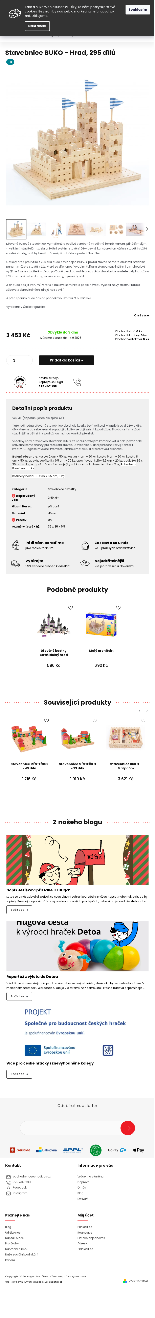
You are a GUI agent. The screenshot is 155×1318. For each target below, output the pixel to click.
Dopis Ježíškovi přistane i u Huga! (38, 890)
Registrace (85, 1233)
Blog (80, 1193)
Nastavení (37, 26)
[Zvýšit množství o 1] (26, 361)
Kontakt (83, 1199)
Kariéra (10, 1260)
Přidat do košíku (65, 360)
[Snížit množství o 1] (12, 361)
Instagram (20, 1193)
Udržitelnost (13, 1233)
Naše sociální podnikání (21, 1254)
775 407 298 (48, 386)
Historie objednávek (91, 1238)
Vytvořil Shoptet (138, 1280)
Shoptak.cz (55, 1281)
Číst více (141, 315)
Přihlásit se (129, 1127)
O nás (82, 1188)
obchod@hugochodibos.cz (32, 1176)
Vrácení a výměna (91, 1176)
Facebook (20, 1188)
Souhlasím (138, 9)
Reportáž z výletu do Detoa (32, 976)
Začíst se (17, 910)
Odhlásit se (85, 1249)
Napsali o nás (14, 1238)
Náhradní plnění (16, 1249)
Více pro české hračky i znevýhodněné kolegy (50, 1063)
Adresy (82, 1243)
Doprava (83, 1182)
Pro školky (12, 1243)
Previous (140, 711)
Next (147, 711)
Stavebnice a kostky (62, 489)
